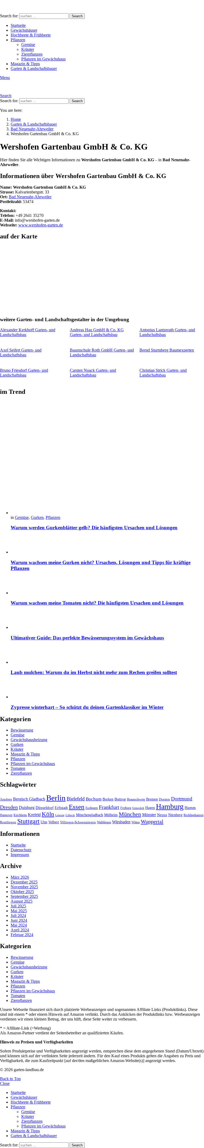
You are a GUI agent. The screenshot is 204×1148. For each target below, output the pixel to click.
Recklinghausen (193, 815)
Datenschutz (21, 850)
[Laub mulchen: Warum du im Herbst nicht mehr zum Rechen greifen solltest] (107, 655)
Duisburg (27, 807)
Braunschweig (136, 799)
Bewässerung (22, 730)
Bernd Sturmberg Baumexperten (166, 350)
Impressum (20, 854)
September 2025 (24, 896)
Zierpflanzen (31, 54)
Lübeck (70, 815)
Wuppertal (152, 821)
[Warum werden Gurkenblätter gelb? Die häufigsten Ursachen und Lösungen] (107, 458)
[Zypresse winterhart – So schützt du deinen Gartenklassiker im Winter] (107, 689)
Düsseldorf (45, 807)
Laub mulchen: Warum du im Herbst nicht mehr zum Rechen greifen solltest (94, 672)
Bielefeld (76, 799)
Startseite (18, 25)
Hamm (190, 807)
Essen (76, 806)
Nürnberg (175, 815)
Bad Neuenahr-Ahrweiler (30, 197)
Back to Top (10, 1078)
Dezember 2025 (24, 882)
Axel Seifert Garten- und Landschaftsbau (20, 352)
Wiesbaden (121, 822)
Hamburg (170, 806)
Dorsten (164, 799)
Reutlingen (8, 822)
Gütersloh (138, 808)
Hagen (150, 808)
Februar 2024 (22, 934)
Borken (108, 799)
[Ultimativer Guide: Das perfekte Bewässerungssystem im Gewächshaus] (107, 620)
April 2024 (20, 930)
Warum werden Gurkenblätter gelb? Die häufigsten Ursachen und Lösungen (94, 527)
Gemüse (28, 44)
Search (77, 16)
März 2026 (20, 877)
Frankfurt (109, 807)
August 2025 (21, 901)
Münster (149, 814)
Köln (48, 814)
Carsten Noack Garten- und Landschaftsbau (93, 372)
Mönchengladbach (89, 815)
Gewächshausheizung (29, 739)
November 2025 (24, 887)
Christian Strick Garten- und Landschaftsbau (163, 372)
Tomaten (18, 768)
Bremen (152, 799)
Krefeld (34, 814)
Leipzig (60, 815)
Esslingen (92, 808)
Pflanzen (18, 40)
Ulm (44, 822)
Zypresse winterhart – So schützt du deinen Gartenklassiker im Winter (87, 707)
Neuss (162, 814)
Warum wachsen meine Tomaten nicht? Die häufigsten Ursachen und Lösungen (97, 603)
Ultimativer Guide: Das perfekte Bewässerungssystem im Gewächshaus (87, 638)
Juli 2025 (18, 906)
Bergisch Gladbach (29, 799)
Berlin (56, 798)
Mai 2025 (19, 911)
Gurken (37, 517)
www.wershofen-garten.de (40, 225)
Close (5, 1083)
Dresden (9, 807)
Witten (135, 822)
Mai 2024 (19, 925)
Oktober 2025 (22, 891)
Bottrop (120, 799)
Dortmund (181, 799)
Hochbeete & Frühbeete (31, 35)
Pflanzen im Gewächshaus (43, 59)
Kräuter (27, 49)
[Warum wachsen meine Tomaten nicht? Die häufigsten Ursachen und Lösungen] (107, 585)
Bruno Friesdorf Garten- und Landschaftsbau (24, 372)
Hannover (6, 815)
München (130, 814)
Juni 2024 (19, 920)
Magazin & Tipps (25, 63)
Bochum (93, 799)
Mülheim (111, 815)
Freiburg (125, 808)
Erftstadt (61, 808)
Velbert (53, 822)
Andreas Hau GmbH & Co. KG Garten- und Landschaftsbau (97, 332)
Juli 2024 (18, 915)
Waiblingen (104, 822)
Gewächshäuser (24, 30)
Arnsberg (6, 799)
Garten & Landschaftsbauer (34, 68)
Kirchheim (20, 815)
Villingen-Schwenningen (78, 822)
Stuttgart (28, 821)
